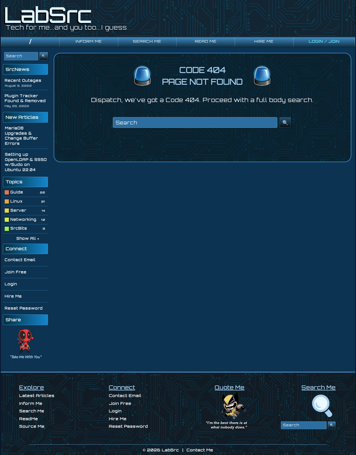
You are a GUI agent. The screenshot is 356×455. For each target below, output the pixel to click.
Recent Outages (23, 80)
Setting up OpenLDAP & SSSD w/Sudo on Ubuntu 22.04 (26, 162)
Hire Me (13, 296)
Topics (14, 181)
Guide (16, 192)
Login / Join (324, 41)
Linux (16, 201)
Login (11, 284)
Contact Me (200, 450)
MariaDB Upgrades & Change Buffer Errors (21, 136)
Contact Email (20, 260)
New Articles (22, 117)
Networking (23, 219)
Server (18, 210)
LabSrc (170, 450)
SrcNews (17, 69)
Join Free (16, 272)
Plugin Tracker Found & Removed (25, 98)
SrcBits (18, 228)
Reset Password (24, 308)
